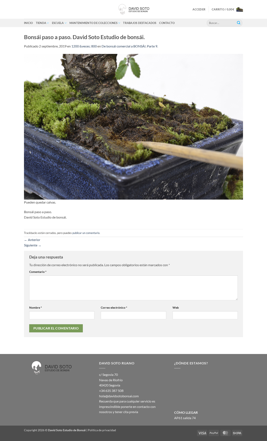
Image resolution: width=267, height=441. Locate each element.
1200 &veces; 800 (84, 46)
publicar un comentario (85, 233)
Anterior (32, 240)
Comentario (38, 271)
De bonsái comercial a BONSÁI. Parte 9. (130, 46)
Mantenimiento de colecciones (93, 23)
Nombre (35, 307)
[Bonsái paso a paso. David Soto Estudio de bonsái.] (133, 126)
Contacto (167, 23)
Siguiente (32, 245)
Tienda (41, 23)
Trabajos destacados (139, 23)
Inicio (28, 23)
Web (176, 307)
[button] (199, 9)
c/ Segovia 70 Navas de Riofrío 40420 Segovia (111, 380)
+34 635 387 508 (111, 391)
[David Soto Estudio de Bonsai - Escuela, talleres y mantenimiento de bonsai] (133, 9)
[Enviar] (238, 22)
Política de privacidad (102, 430)
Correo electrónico (114, 307)
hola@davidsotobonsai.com (119, 396)
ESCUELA (58, 23)
